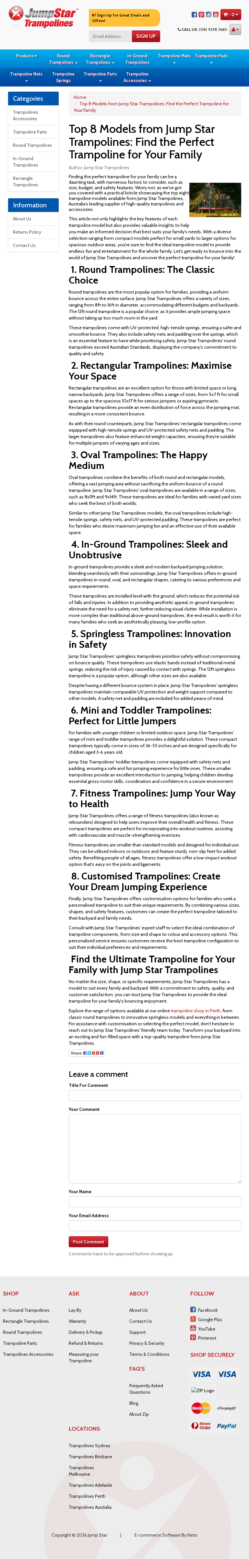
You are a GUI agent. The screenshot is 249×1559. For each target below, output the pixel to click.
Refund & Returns (86, 1343)
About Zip (139, 1414)
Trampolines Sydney (89, 1445)
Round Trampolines (61, 59)
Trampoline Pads (211, 55)
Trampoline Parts (100, 73)
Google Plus (210, 1319)
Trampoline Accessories (136, 77)
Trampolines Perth (87, 1496)
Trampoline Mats (174, 55)
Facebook (208, 1310)
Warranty (77, 1321)
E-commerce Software (158, 1535)
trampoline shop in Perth (195, 1011)
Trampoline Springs (63, 77)
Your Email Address (89, 1215)
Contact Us (24, 245)
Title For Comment (88, 1085)
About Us (22, 219)
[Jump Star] (43, 16)
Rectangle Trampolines (98, 59)
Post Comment (88, 1242)
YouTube (206, 1329)
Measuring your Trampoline (84, 1357)
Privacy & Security (146, 1343)
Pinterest (207, 1338)
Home (80, 97)
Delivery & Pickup (85, 1332)
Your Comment (84, 1109)
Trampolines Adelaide (90, 1485)
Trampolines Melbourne (81, 1471)
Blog (133, 1403)
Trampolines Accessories (25, 115)
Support (137, 1332)
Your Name (80, 1191)
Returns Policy (27, 232)
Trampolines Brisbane (90, 1457)
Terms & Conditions (149, 1354)
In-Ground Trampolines (137, 59)
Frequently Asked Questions (146, 1389)
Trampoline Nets (26, 73)
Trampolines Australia (90, 1507)
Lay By (75, 1310)
